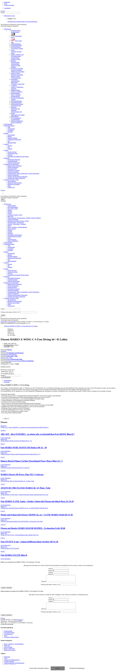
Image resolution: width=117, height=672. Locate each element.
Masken (6, 133)
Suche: (2, 309)
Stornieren (9, 587)
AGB (5, 3)
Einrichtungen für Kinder (14, 236)
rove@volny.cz (19, 619)
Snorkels (6, 144)
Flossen (6, 150)
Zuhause (3, 321)
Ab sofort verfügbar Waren (11, 637)
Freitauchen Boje (12, 169)
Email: (50, 570)
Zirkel (9, 186)
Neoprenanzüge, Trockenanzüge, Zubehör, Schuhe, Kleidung (24, 218)
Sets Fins (10, 155)
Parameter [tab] (7, 382)
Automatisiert (11, 128)
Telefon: (50, 572)
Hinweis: (43, 581)
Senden (3, 587)
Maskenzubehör (12, 142)
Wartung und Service (10, 664)
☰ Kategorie (7, 29)
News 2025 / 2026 (13, 208)
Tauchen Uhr (11, 187)
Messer (9, 225)
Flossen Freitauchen (13, 167)
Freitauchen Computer (14, 170)
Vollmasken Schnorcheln (14, 139)
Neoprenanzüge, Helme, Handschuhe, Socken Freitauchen (23, 173)
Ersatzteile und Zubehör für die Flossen (18, 156)
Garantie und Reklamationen (12, 660)
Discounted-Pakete (9, 125)
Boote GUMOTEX (13, 241)
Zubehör (10, 149)
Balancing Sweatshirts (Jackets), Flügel (18, 221)
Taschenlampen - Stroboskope (16, 222)
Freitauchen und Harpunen (11, 164)
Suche (2, 12)
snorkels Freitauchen (13, 175)
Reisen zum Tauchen (9, 650)
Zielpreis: (50, 574)
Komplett (10, 132)
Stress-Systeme (12, 228)
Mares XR (10, 216)
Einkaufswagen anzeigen (14, 21)
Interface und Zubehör (14, 184)
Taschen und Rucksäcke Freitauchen (17, 176)
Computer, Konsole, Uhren (11, 179)
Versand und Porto (9, 5)
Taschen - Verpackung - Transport (17, 224)
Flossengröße (4, 373)
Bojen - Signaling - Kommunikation (17, 227)
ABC (9, 127)
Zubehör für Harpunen (14, 162)
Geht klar (57, 668)
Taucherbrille (11, 135)
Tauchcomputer (12, 181)
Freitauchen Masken (13, 172)
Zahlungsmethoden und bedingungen (14, 663)
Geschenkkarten (12, 239)
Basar (9, 238)
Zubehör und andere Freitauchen (16, 178)
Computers (10, 130)
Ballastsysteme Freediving (15, 166)
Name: (50, 568)
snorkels (10, 145)
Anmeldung (7, 8)
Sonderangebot (8, 124)
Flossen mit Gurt (12, 152)
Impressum (7, 2)
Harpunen (7, 158)
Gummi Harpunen (12, 161)
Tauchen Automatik (13, 219)
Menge (2, 375)
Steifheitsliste (4, 371)
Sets (9, 141)
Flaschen (10, 230)
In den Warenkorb (5, 377)
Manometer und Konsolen (15, 182)
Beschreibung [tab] (8, 380)
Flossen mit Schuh (12, 153)
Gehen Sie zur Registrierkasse (29, 21)
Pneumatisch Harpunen (14, 159)
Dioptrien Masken (12, 138)
